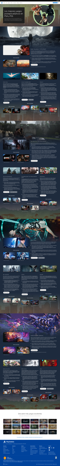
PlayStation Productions (6, 450)
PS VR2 (13, 449)
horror (37, 253)
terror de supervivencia (25, 370)
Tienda (4, 2)
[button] (9, 64)
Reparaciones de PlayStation (34, 450)
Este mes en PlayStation (9, 443)
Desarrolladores (41, 452)
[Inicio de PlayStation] (2, 3)
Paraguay (6, 464)
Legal (37, 464)
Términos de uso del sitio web (48, 464)
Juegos (9, 2)
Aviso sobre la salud (42, 451)
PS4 (12, 448)
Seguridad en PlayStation (33, 448)
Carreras (4, 448)
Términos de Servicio (42, 447)
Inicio (4, 443)
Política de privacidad (41, 464)
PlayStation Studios (5, 449)
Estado (31, 449)
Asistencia (21, 2)
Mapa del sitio (55, 464)
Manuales (31, 454)
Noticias (18, 2)
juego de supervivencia (14, 84)
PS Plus (11, 2)
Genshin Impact (15, 371)
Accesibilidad (23, 448)
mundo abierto (46, 55)
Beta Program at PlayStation (52, 454)
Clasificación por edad (42, 450)
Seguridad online (23, 449)
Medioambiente (23, 447)
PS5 (6, 2)
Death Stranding (40, 51)
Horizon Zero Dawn (31, 83)
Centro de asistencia (33, 447)
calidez (42, 386)
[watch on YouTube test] (13, 65)
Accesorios (14, 2)
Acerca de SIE (5, 447)
